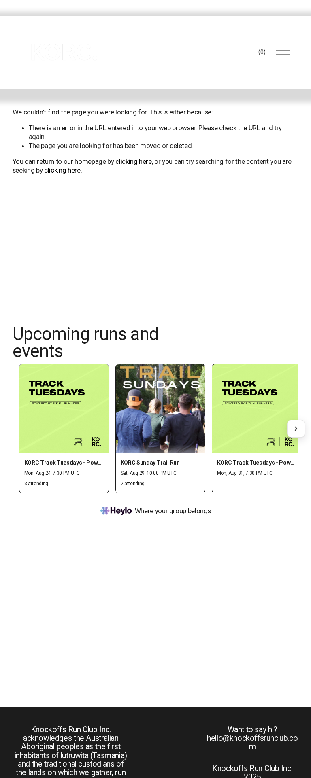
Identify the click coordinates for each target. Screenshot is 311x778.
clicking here (133, 161)
